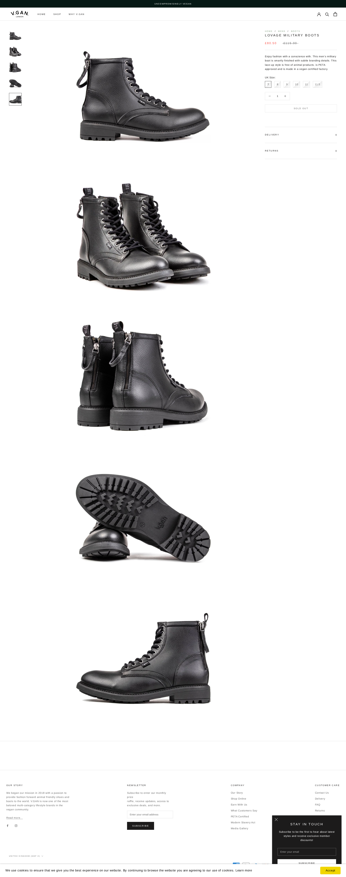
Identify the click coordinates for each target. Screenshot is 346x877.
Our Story (237, 792)
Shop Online (238, 798)
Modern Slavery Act (243, 822)
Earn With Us (239, 804)
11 (306, 84)
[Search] (327, 14)
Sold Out (301, 108)
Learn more (244, 870)
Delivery (272, 134)
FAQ (317, 804)
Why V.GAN (77, 14)
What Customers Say (244, 810)
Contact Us (322, 792)
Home (41, 14)
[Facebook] (7, 826)
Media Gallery (239, 828)
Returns (272, 150)
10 (296, 84)
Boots (295, 31)
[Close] (276, 819)
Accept (330, 870)
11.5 (317, 84)
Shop (57, 14)
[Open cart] (335, 14)
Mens (281, 31)
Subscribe (307, 863)
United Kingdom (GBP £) (24, 856)
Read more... (14, 817)
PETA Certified (240, 816)
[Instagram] (16, 826)
